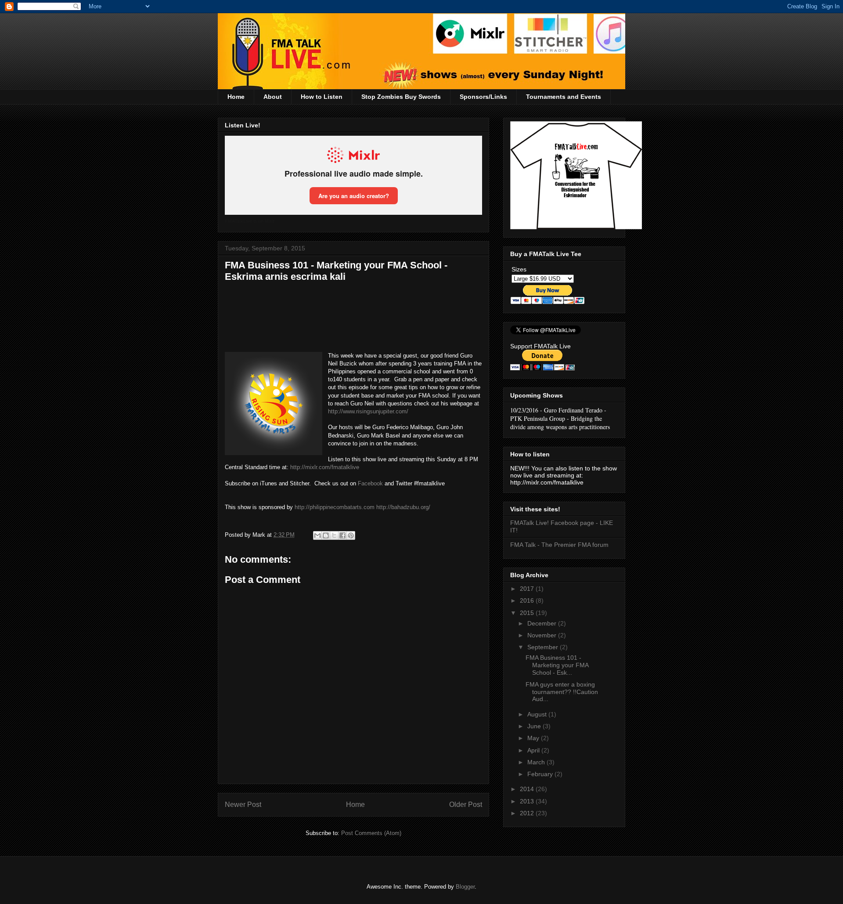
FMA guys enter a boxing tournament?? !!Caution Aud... (562, 692)
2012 (528, 813)
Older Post (465, 804)
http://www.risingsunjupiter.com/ (368, 411)
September (543, 647)
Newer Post (243, 804)
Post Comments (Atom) (371, 833)
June (535, 726)
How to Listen (321, 96)
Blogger (465, 886)
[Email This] (317, 535)
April (534, 750)
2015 (528, 612)
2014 (528, 788)
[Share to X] (334, 535)
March (537, 762)
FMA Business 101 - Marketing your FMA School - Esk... (557, 665)
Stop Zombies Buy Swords (401, 96)
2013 (528, 801)
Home (236, 96)
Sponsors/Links (483, 96)
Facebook (370, 483)
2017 (528, 588)
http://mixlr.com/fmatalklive (324, 467)
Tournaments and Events (563, 96)
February (541, 773)
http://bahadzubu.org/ (403, 507)
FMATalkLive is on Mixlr (250, 221)
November (542, 635)
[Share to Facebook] (342, 535)
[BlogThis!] (325, 535)
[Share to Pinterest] (350, 535)
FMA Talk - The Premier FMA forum (559, 544)
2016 (528, 600)
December (542, 623)
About (272, 96)
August (537, 714)
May (534, 737)
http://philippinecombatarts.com (335, 507)
